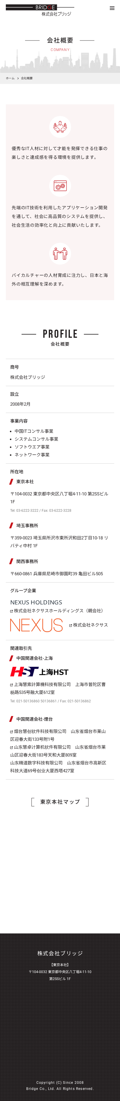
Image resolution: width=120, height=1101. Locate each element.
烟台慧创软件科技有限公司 (39, 731)
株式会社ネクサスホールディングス (48, 610)
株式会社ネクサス (90, 625)
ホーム (10, 78)
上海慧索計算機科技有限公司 (42, 684)
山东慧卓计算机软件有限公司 (42, 747)
